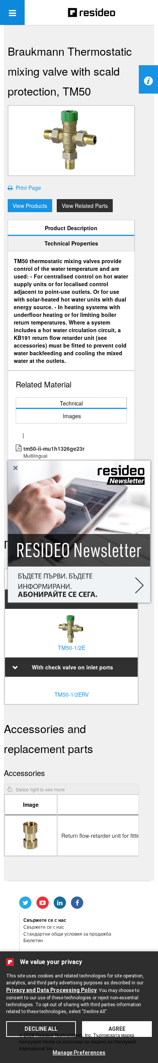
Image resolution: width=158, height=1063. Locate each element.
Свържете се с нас (43, 926)
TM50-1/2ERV (71, 694)
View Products (30, 205)
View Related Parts (85, 205)
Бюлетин (33, 940)
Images (72, 416)
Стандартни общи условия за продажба (67, 933)
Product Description (71, 228)
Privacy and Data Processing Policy (51, 990)
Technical (71, 403)
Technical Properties (71, 243)
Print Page (27, 187)
